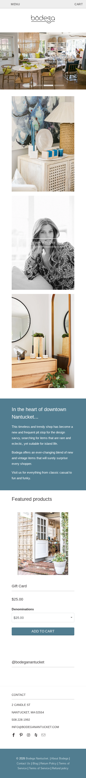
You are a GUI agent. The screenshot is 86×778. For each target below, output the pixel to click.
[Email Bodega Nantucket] (44, 735)
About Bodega (59, 758)
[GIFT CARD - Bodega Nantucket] (43, 543)
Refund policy (60, 768)
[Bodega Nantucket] (43, 20)
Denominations (23, 609)
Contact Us (23, 763)
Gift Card (19, 586)
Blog (35, 763)
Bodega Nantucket (37, 758)
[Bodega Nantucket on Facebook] (14, 735)
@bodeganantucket (28, 662)
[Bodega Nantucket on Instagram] (29, 735)
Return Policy (48, 763)
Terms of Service (39, 768)
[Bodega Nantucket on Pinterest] (21, 735)
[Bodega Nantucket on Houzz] (36, 735)
